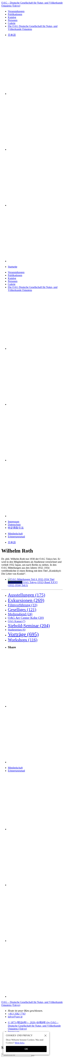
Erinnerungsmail (16, 536)
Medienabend (20, 614)
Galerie (11, 23)
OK (26, 1049)
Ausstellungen (26, 594)
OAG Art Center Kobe (26, 618)
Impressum (13, 521)
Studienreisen (16, 629)
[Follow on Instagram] (35, 93)
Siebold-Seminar (29, 625)
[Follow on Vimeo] (35, 149)
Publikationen (15, 14)
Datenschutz (14, 524)
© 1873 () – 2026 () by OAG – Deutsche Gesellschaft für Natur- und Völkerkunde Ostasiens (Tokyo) (34, 1025)
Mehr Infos (19, 1042)
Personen (12, 20)
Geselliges (22, 609)
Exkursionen (26, 600)
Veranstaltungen (16, 11)
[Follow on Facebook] (35, 205)
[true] (33, 1055)
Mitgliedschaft (15, 533)
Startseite (12, 266)
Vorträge (23, 634)
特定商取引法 (16, 527)
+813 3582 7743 (16, 1013)
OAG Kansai (16, 621)
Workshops (22, 639)
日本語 (12, 35)
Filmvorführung (22, 605)
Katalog (12, 17)
